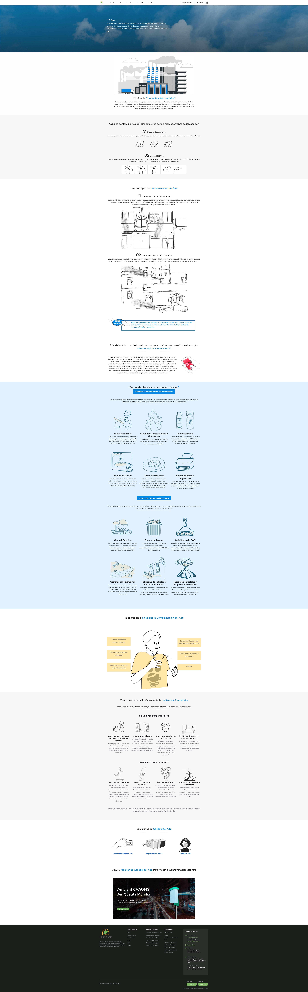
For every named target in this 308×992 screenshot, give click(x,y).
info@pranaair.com (193, 937)
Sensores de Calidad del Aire (153, 935)
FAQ (129, 943)
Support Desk (191, 945)
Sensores (123, 3)
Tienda (166, 935)
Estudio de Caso (169, 932)
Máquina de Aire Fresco (152, 945)
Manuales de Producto (170, 942)
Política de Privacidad (170, 947)
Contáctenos (131, 937)
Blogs (129, 940)
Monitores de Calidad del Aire (154, 932)
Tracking (192, 984)
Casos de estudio (156, 3)
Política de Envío (169, 952)
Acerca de (169, 3)
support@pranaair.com (194, 941)
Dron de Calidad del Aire (152, 937)
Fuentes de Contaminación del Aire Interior (154, 391)
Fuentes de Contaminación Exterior (154, 498)
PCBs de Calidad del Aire (152, 940)
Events (129, 945)
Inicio (129, 932)
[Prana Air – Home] (101, 2)
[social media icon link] (111, 983)
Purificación (133, 3)
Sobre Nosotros (132, 935)
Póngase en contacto (187, 2)
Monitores (113, 3)
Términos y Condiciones (171, 950)
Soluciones (144, 3)
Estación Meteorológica (152, 943)
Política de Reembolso (170, 944)
